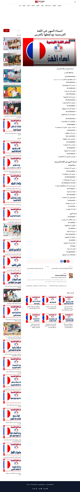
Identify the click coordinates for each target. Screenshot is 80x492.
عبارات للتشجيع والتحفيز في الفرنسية (14, 51)
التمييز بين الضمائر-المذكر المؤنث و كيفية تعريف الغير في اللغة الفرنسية (12, 440)
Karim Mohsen (60, 275)
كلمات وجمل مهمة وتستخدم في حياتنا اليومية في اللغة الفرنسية (67, 308)
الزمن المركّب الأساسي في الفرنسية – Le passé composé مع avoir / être (13, 337)
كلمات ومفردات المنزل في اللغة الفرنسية (51, 307)
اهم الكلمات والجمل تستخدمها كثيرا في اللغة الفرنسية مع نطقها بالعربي (13, 355)
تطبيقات (54, 5)
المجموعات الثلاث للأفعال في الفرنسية (14, 303)
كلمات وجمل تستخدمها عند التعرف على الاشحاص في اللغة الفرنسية (50, 326)
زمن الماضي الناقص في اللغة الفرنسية (14, 270)
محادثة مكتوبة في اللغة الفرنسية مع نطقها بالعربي (13, 474)
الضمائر (33, 5)
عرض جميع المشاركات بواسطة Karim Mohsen (57, 285)
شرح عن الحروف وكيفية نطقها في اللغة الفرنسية (14, 405)
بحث (6, 30)
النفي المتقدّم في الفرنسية (16, 237)
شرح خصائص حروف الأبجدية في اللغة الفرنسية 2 (12, 205)
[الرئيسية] (40, 1)
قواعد (42, 5)
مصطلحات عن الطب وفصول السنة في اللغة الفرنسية (33, 307)
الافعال (37, 5)
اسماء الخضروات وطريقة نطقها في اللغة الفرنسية (13, 372)
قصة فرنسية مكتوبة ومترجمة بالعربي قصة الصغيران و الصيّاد (35, 326)
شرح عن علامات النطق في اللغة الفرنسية (13, 188)
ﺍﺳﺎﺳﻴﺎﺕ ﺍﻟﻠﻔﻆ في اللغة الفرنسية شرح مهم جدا (12, 457)
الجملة (23, 5)
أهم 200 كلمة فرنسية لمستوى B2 (15, 99)
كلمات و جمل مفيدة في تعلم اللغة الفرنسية (13, 155)
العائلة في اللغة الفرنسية (16, 67)
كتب (20, 5)
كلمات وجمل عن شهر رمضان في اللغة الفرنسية (12, 388)
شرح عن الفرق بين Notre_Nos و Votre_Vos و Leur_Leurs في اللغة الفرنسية (12, 172)
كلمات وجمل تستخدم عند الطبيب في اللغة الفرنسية (13, 423)
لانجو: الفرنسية (62, 63)
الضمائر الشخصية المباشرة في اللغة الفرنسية (12, 254)
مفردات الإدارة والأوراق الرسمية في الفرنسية (12, 83)
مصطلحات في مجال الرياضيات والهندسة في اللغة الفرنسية (68, 326)
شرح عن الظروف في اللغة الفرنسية (14, 222)
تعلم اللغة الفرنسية (50, 484)
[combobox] (15, 30)
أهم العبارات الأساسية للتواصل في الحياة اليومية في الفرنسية (12, 116)
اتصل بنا (28, 484)
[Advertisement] (40, 18)
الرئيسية (59, 5)
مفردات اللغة (48, 5)
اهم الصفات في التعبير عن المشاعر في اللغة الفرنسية (13, 287)
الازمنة (28, 5)
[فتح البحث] (75, 2)
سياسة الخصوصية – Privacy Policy (38, 484)
